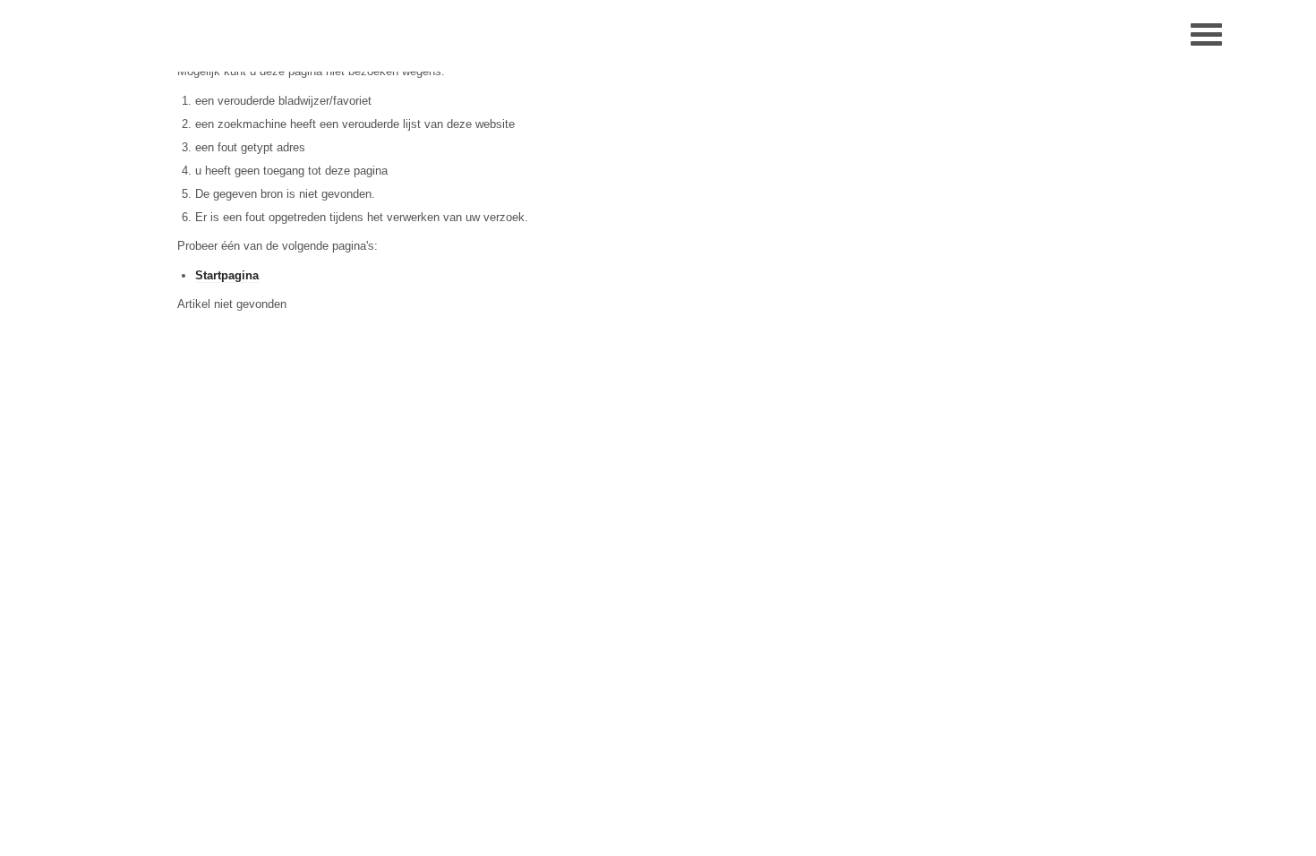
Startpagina (227, 275)
